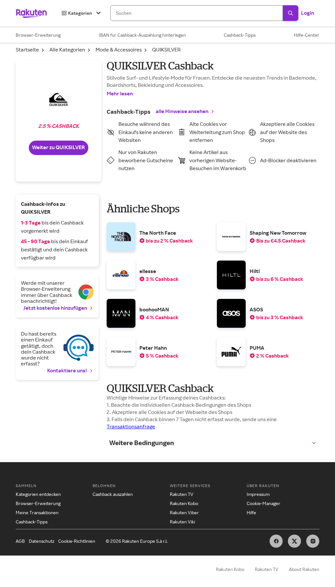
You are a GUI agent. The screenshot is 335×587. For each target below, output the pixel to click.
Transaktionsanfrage (131, 426)
